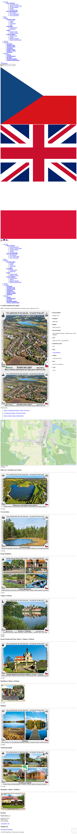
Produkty (6, 18)
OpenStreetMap (73, 464)
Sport (11, 25)
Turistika (12, 20)
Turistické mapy (13, 35)
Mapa (5, 16)
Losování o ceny (14, 10)
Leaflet (66, 464)
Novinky (6, 41)
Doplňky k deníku (14, 33)
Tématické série (13, 27)
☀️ (1, 66)
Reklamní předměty (14, 38)
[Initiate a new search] (74, 422)
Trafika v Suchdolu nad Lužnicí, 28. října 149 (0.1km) (16, 410)
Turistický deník (13, 31)
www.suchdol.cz (56, 352)
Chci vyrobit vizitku (14, 14)
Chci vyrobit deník (14, 15)
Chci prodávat (13, 12)
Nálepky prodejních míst (15, 40)
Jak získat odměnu (14, 7)
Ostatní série (12, 29)
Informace (6, 53)
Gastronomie (13, 23)
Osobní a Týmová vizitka (16, 6)
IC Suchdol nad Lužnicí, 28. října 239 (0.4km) (15, 413)
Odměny (12, 8)
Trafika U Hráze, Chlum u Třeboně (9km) (14, 415)
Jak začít (6, 1)
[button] (3, 422)
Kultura (11, 22)
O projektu (6, 42)
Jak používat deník (14, 4)
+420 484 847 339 (5, 823)
